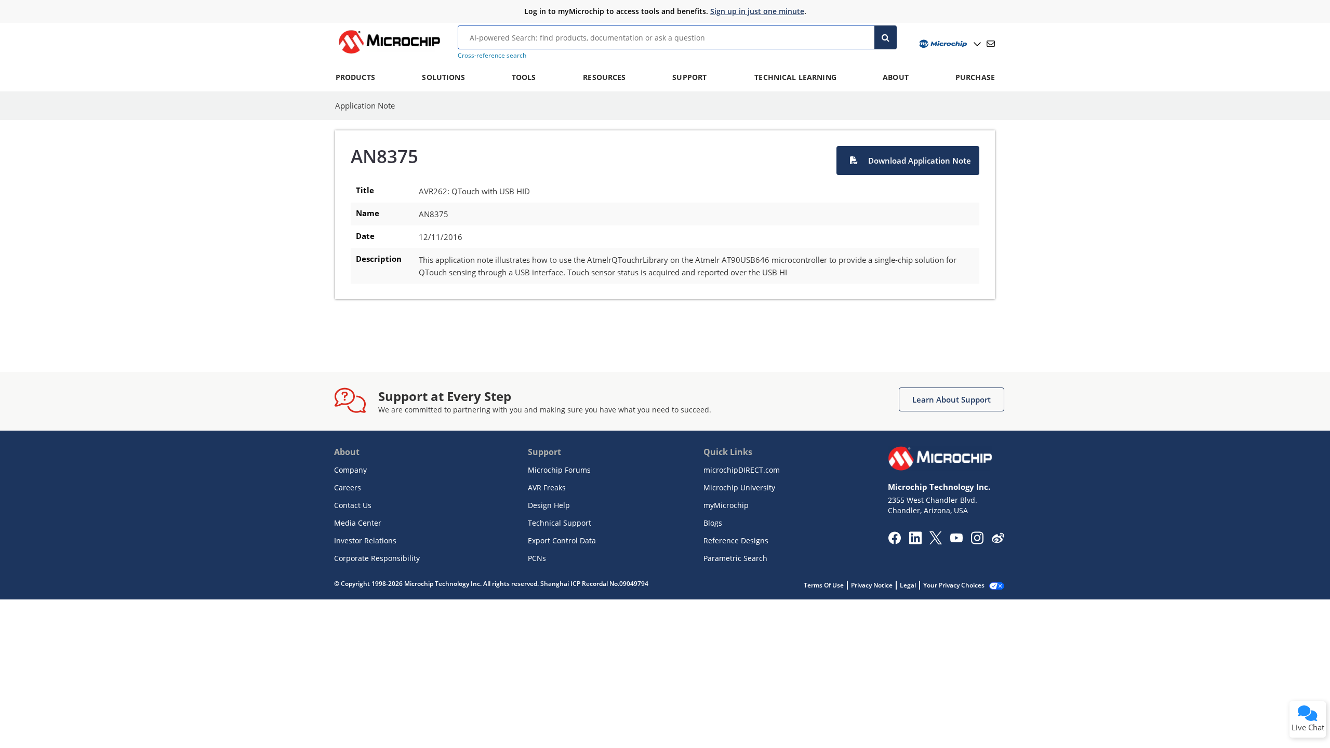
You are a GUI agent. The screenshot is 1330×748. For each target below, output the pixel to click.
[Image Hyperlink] (389, 53)
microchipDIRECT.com (741, 470)
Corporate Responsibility (377, 558)
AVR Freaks (547, 487)
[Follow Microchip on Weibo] (997, 540)
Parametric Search (735, 558)
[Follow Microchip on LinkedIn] (915, 541)
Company (350, 470)
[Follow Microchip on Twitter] (935, 541)
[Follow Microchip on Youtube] (956, 539)
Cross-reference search (492, 55)
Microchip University (739, 487)
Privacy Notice (872, 585)
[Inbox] (991, 43)
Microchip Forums (559, 470)
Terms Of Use (824, 585)
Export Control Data (562, 540)
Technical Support (559, 523)
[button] (907, 160)
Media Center (357, 523)
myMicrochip (726, 505)
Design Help (549, 505)
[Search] (885, 37)
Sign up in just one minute (757, 11)
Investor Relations (365, 540)
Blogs (712, 523)
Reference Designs (735, 540)
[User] (949, 44)
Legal (908, 585)
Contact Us (352, 505)
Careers (347, 487)
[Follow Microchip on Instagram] (976, 541)
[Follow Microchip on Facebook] (894, 541)
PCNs (537, 558)
